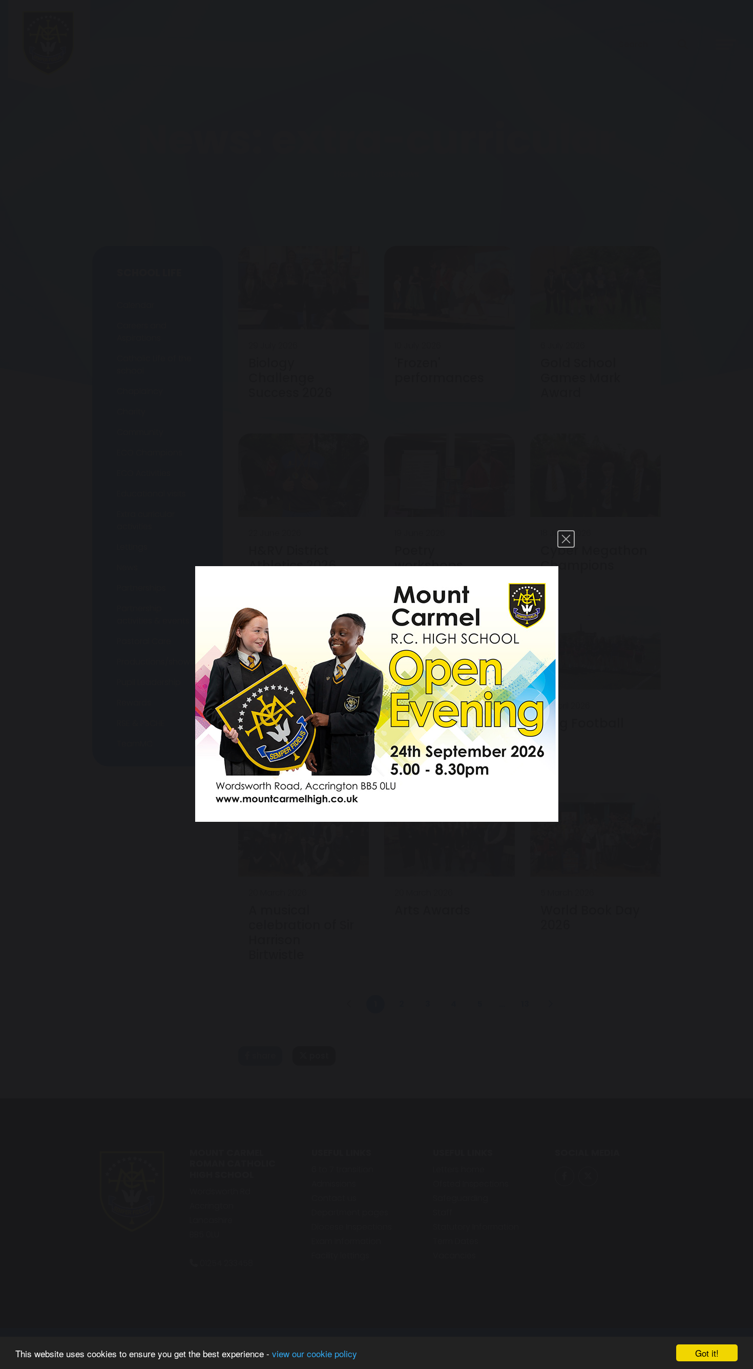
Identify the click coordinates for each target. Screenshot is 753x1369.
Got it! (707, 1352)
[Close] (566, 539)
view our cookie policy (314, 1353)
